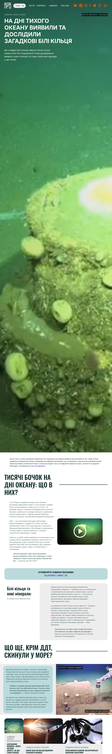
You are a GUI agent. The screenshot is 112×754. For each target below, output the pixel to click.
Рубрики (41, 6)
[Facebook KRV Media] (90, 7)
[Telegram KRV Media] (94, 7)
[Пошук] (22, 6)
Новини (53, 6)
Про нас (65, 6)
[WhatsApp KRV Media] (105, 7)
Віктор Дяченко (89, 15)
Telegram (49, 575)
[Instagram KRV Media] (85, 7)
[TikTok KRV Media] (81, 7)
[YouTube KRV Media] (75, 7)
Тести (32, 6)
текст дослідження (38, 466)
